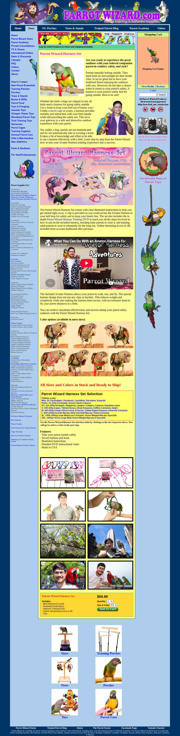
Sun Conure (16, 261)
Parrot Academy (139, 28)
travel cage (56, 110)
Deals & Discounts (21, 56)
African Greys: (16, 323)
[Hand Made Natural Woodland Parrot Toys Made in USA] (153, 183)
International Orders (22, 53)
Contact (15, 70)
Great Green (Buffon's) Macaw (23, 405)
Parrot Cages (18, 127)
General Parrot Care (22, 134)
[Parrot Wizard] (87, 43)
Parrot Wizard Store (22, 39)
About (14, 74)
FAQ (13, 63)
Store (31, 28)
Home (18, 28)
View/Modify (148, 86)
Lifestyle (15, 60)
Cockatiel (14, 358)
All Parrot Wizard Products (21, 416)
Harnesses (16, 124)
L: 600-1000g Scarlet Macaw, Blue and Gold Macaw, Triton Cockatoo (75, 413)
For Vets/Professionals (23, 155)
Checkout (160, 86)
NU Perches (49, 28)
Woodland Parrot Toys (23, 117)
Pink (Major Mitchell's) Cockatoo (24, 364)
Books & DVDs (19, 99)
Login (153, 90)
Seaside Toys (18, 110)
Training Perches (20, 89)
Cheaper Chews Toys (22, 113)
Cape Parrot (16, 306)
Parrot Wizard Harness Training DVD (68, 219)
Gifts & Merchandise (22, 138)
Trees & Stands (74, 28)
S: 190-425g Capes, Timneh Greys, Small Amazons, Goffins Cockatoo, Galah (79, 408)
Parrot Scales (16, 424)
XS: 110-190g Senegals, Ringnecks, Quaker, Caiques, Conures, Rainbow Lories (80, 405)
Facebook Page (129, 728)
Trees (64, 685)
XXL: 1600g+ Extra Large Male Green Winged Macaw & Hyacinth (73, 418)
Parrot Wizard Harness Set (60, 54)
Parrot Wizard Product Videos (23, 445)
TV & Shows (18, 49)
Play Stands (16, 420)
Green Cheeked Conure (21, 275)
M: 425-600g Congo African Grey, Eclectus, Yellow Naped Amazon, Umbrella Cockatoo (84, 410)
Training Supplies (21, 131)
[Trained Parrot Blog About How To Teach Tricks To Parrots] (54, 43)
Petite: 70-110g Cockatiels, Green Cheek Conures (66, 403)
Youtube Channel (156, 728)
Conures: (14, 259)
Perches (15, 92)
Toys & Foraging (20, 106)
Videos (161, 28)
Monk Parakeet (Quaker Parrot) (23, 199)
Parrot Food (17, 103)
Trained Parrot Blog (106, 28)
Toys (65, 717)
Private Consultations (23, 46)
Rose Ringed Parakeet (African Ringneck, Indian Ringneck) (23, 196)
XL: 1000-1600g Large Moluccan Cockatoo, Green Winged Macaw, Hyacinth (79, 415)
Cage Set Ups (16, 432)
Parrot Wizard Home (26, 728)
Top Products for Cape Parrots (23, 428)
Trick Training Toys (21, 120)
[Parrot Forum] (119, 43)
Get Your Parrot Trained (20, 436)
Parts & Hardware (20, 148)
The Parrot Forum (102, 728)
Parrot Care (108, 717)
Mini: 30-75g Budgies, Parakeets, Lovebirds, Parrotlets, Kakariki (73, 400)
